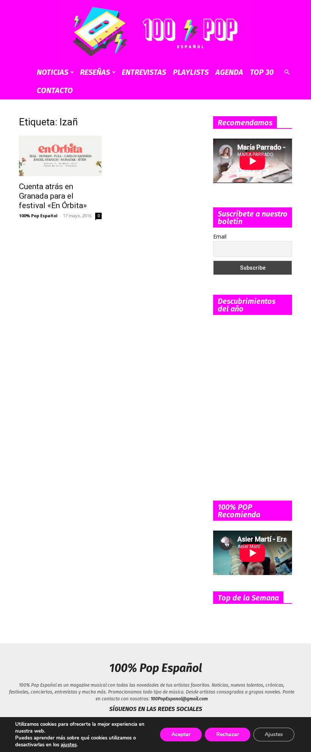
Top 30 (262, 72)
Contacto (55, 90)
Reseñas (95, 72)
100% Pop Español (38, 215)
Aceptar (180, 734)
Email (219, 236)
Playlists (191, 72)
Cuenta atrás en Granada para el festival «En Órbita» (53, 196)
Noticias (52, 72)
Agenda (229, 72)
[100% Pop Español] (155, 31)
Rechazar (227, 734)
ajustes (69, 744)
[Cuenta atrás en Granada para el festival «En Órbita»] (60, 156)
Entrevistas (144, 72)
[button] (287, 72)
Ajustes (274, 734)
